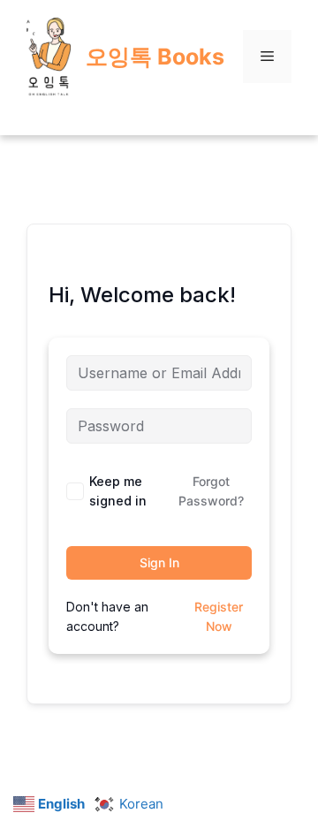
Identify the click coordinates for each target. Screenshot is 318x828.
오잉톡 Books (155, 56)
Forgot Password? (211, 491)
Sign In (159, 562)
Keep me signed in (118, 491)
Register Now (218, 616)
